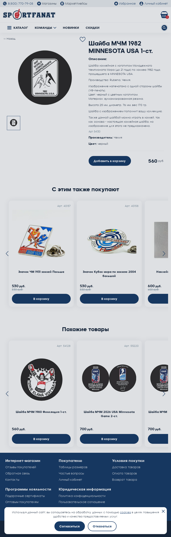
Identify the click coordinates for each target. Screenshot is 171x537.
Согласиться (69, 526)
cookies (125, 512)
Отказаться (102, 526)
